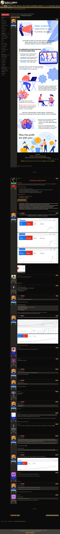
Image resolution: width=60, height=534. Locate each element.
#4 (57, 275)
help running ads (29, 15)
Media (24, 5)
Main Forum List (4, 20)
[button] (21, 6)
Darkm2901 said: (20, 448)
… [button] (14, 17)
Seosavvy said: (20, 297)
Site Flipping (3, 64)
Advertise (14, 5)
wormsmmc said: (20, 485)
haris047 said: (20, 403)
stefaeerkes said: (20, 437)
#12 (57, 391)
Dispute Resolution (4, 69)
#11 (57, 380)
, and (24, 421)
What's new (19, 5)
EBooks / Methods (4, 38)
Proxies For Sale (4, 43)
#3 (57, 213)
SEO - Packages (4, 46)
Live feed (1, 7)
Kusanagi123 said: (20, 371)
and (23, 345)
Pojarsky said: (20, 496)
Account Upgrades (34, 5)
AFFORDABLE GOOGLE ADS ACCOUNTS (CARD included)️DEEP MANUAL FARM (38, 161)
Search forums (10, 7)
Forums (5, 5)
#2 (57, 178)
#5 (57, 285)
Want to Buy (3, 65)
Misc (2, 41)
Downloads (3, 31)
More (2, 52)
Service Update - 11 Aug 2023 (23, 198)
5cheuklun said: (20, 382)
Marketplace (10, 5)
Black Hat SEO (4, 22)
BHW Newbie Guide (5, 25)
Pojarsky (12, 15)
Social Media (3, 30)
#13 (57, 401)
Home (2, 5)
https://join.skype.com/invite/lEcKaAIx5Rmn (40, 157)
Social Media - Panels (5, 49)
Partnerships (40, 5)
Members (28, 5)
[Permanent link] (17, 318)
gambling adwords (23, 15)
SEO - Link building (4, 44)
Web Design (3, 51)
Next (18, 17)
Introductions (3, 73)
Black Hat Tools (4, 28)
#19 (57, 483)
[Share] (56, 19)
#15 (57, 424)
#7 (57, 315)
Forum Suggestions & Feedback (5, 71)
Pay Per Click (3, 62)
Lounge (3, 74)
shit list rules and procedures (48, 207)
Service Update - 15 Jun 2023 (23, 197)
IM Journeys (3, 59)
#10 (57, 369)
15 (15, 17)
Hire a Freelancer (4, 57)
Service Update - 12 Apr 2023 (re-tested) (25, 196)
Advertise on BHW (35, 508)
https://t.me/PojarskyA (40, 156)
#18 (57, 472)
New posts (5, 7)
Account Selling (4, 35)
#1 (57, 19)
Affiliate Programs (4, 56)
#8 (57, 347)
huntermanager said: (21, 304)
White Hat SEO (4, 23)
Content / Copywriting (5, 36)
